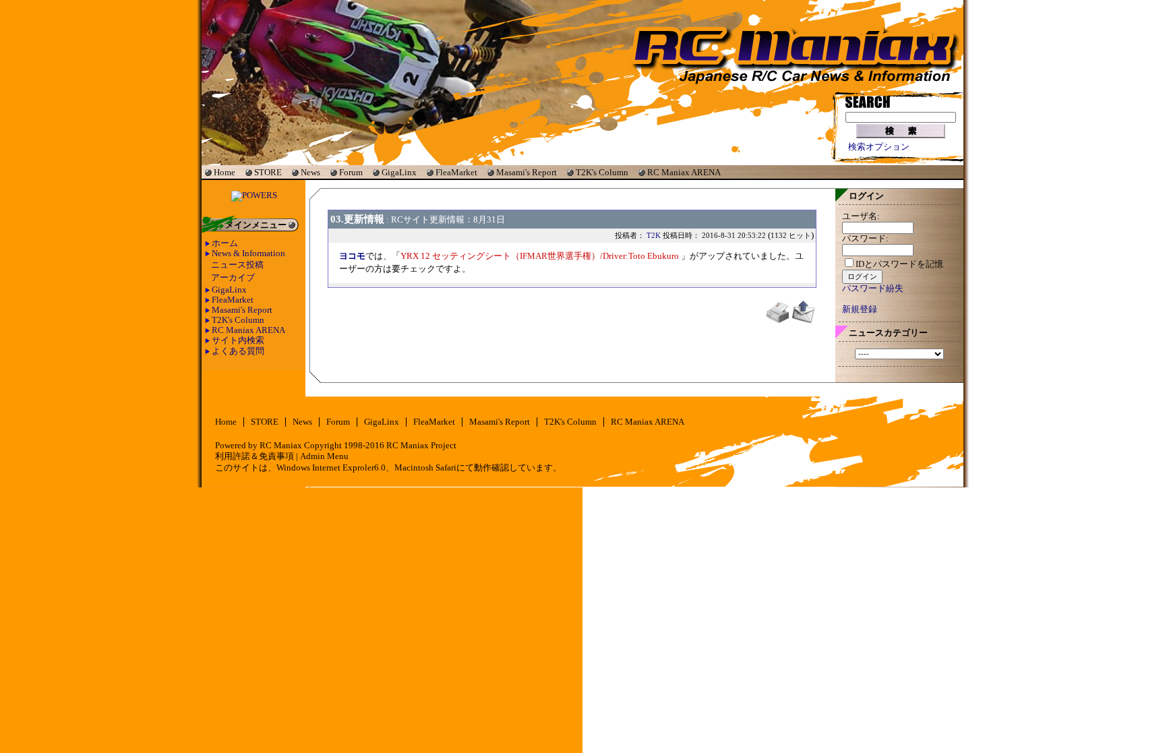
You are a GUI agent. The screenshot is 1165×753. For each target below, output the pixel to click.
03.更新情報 (357, 218)
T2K (654, 235)
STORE (268, 172)
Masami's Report (526, 172)
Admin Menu (324, 456)
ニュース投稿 (237, 265)
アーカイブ (233, 277)
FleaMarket (456, 172)
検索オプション (878, 147)
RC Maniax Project (421, 445)
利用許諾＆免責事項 (254, 456)
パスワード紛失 (872, 288)
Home (224, 172)
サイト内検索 (238, 340)
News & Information (248, 253)
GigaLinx (399, 172)
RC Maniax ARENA (684, 172)
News (310, 172)
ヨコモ (352, 256)
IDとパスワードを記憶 (899, 264)
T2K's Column (602, 172)
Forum (351, 172)
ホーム (225, 243)
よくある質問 (238, 351)
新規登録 (859, 309)
